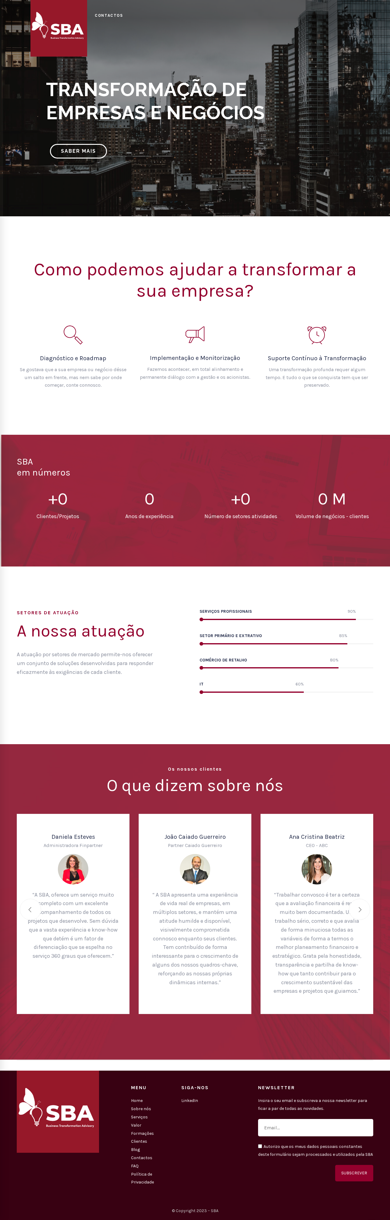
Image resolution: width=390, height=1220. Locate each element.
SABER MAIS (78, 151)
